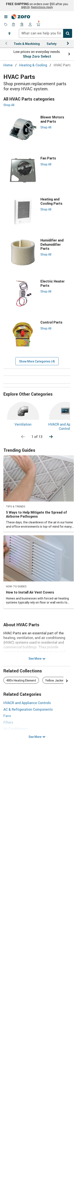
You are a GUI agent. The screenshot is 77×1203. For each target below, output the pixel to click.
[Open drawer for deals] (6, 25)
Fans (7, 715)
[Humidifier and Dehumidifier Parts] (23, 252)
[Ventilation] (23, 411)
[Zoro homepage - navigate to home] (21, 17)
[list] (36, 681)
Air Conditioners (15, 728)
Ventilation (23, 424)
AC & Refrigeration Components (28, 709)
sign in (25, 7)
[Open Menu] (6, 17)
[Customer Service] (22, 25)
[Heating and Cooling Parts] (23, 211)
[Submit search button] (67, 33)
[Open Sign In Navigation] (30, 25)
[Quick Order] (14, 25)
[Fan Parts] (23, 170)
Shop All (8, 105)
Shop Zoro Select (37, 56)
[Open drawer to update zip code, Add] (9, 33)
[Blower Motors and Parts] (23, 129)
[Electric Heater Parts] (23, 293)
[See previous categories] (22, 436)
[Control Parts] (23, 334)
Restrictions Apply (42, 7)
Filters (8, 722)
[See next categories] (50, 436)
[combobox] (45, 33)
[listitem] (21, 680)
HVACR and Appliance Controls (27, 702)
